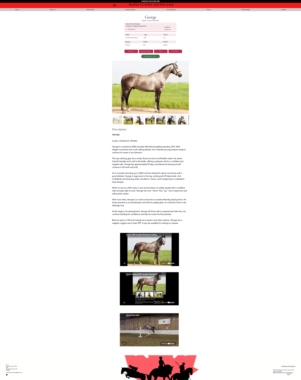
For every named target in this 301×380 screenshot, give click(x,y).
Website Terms (289, 373)
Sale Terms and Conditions (288, 366)
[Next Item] (186, 87)
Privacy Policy (288, 374)
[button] (245, 9)
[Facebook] (7, 375)
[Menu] (114, 5)
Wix (281, 371)
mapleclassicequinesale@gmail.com (14, 372)
